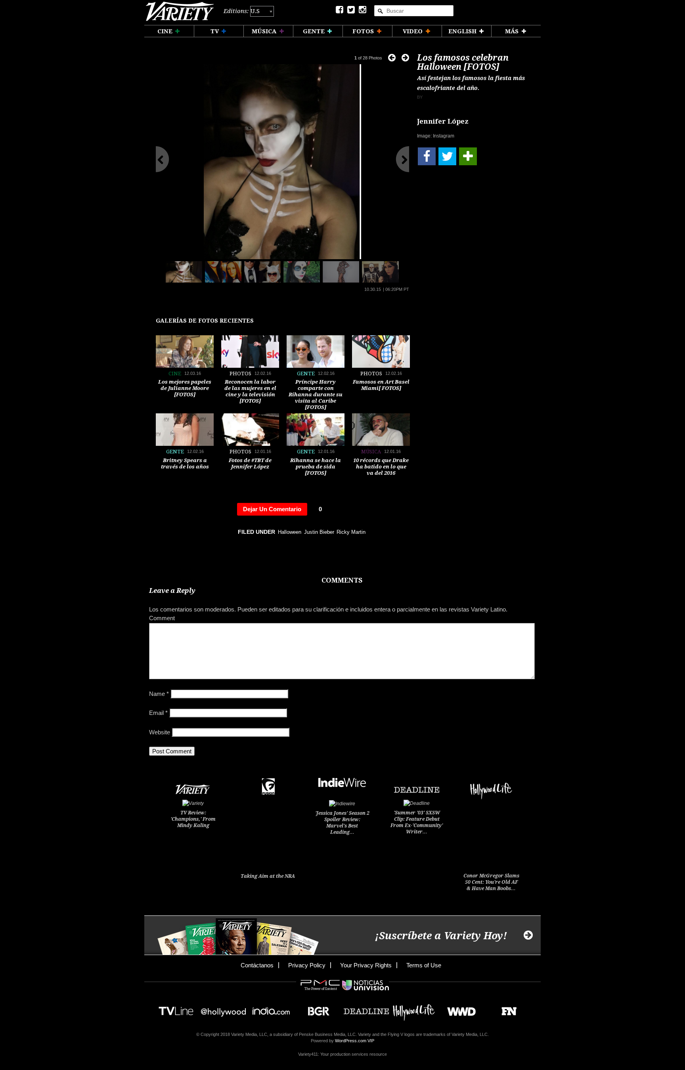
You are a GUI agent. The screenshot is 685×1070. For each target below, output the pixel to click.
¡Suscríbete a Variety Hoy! (441, 936)
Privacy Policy (306, 965)
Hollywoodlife (414, 1008)
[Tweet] (447, 156)
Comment (162, 618)
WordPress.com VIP (354, 1040)
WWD (458, 1008)
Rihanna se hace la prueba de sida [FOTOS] (315, 466)
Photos (240, 373)
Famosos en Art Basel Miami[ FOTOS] (381, 385)
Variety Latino (182, 11)
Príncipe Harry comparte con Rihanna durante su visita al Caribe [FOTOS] (315, 394)
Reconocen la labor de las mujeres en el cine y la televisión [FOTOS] (250, 391)
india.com (271, 1008)
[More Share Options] (468, 156)
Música (371, 452)
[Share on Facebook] (427, 156)
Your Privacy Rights (366, 965)
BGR (316, 1008)
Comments (341, 580)
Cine (174, 373)
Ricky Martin (351, 532)
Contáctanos (257, 965)
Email (158, 712)
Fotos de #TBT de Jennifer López (250, 463)
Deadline (366, 1008)
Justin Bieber (319, 532)
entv (223, 1008)
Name (159, 693)
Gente (306, 373)
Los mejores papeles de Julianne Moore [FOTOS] (184, 388)
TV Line (176, 1008)
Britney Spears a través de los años (185, 463)
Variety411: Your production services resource (342, 1054)
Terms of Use (423, 965)
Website (159, 732)
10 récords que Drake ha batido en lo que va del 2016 (381, 466)
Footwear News (506, 1008)
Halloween (289, 532)
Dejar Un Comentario (272, 509)
